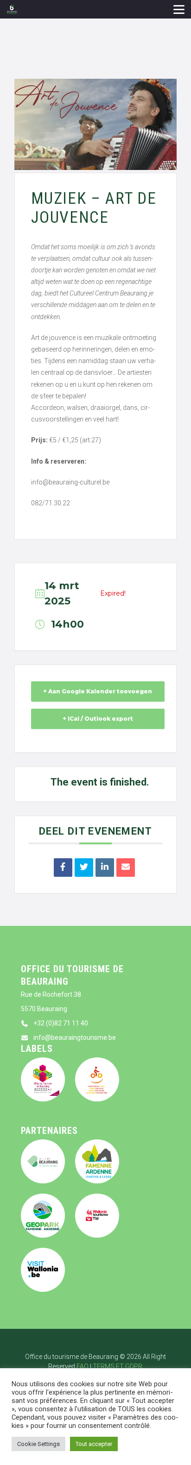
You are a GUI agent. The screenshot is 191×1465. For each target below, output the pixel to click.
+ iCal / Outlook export (98, 718)
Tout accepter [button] (94, 1443)
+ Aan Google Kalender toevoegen (97, 691)
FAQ (82, 1366)
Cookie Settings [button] (38, 1443)
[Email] (125, 867)
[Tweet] (84, 867)
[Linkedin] (105, 867)
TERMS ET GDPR (117, 1366)
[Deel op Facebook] (63, 867)
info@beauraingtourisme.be (74, 1037)
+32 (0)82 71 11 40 (60, 1023)
